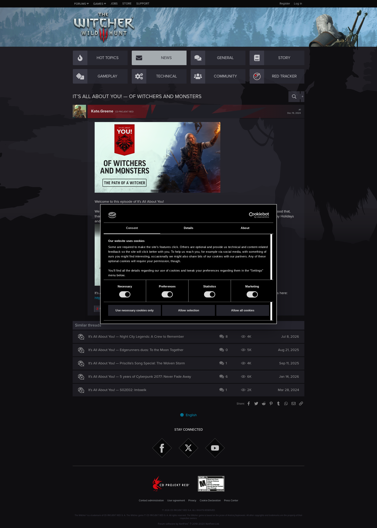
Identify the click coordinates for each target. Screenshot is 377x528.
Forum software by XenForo (188, 523)
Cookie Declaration (210, 500)
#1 (294, 111)
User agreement (176, 500)
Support (142, 3)
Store (127, 3)
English (191, 415)
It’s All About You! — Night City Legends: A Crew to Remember (136, 336)
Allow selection (188, 310)
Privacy (192, 500)
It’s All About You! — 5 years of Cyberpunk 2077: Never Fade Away (139, 376)
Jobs (114, 3)
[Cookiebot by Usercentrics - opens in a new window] (252, 215)
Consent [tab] (132, 228)
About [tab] (245, 228)
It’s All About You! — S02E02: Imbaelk (117, 390)
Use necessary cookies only (134, 310)
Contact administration (151, 500)
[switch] (167, 294)
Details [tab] (188, 228)
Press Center (231, 500)
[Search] (294, 96)
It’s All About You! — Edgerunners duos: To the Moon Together (135, 350)
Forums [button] (80, 3)
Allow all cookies (242, 310)
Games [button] (98, 3)
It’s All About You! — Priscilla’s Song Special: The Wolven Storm (136, 363)
